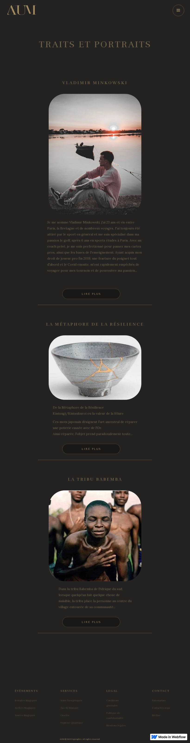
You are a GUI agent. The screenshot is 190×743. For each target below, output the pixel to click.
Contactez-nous (161, 708)
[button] (178, 10)
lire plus (91, 293)
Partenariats (159, 700)
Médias (156, 715)
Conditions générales (112, 703)
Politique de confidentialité (114, 716)
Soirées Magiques (25, 715)
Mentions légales (116, 725)
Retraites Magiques (26, 700)
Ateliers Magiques (25, 708)
